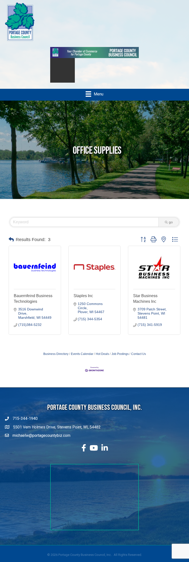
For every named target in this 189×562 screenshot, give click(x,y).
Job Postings (120, 359)
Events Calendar (82, 359)
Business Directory (55, 359)
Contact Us (138, 359)
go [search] (171, 227)
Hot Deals (102, 359)
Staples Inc (83, 301)
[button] (11, 244)
